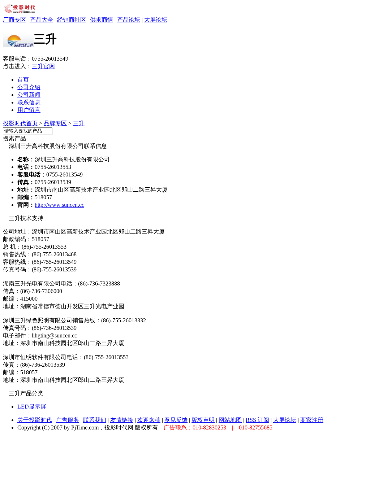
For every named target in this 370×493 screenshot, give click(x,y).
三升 (79, 123)
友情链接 (121, 420)
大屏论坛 (155, 20)
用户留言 (28, 110)
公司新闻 (28, 95)
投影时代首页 (20, 123)
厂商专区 (14, 20)
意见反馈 (176, 420)
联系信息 (28, 102)
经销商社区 (71, 20)
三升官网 (43, 66)
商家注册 (311, 420)
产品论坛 (128, 20)
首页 (23, 80)
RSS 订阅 (257, 420)
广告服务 (67, 420)
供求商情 (101, 20)
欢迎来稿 (148, 420)
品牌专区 (55, 123)
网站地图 (230, 420)
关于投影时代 (34, 420)
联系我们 (94, 420)
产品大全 (41, 20)
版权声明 (203, 420)
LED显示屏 (31, 406)
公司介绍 (28, 87)
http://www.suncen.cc (59, 205)
